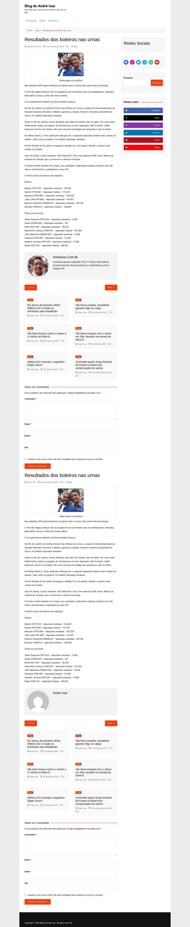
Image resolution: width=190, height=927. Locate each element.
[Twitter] (138, 62)
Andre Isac (34, 315)
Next (110, 287)
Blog (75, 46)
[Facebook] (126, 62)
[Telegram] (144, 62)
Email (28, 436)
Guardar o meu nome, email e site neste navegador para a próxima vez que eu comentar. (65, 459)
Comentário (30, 399)
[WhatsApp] (151, 62)
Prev (32, 287)
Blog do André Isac (40, 6)
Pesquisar (128, 78)
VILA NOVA (31, 21)
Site (26, 447)
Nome (28, 424)
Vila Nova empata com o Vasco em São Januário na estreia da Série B (93, 336)
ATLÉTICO (53, 21)
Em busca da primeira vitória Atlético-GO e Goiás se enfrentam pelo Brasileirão (43, 308)
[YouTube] (157, 62)
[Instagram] (132, 62)
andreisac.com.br (34, 46)
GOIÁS (42, 21)
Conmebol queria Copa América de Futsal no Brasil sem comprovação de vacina (93, 364)
